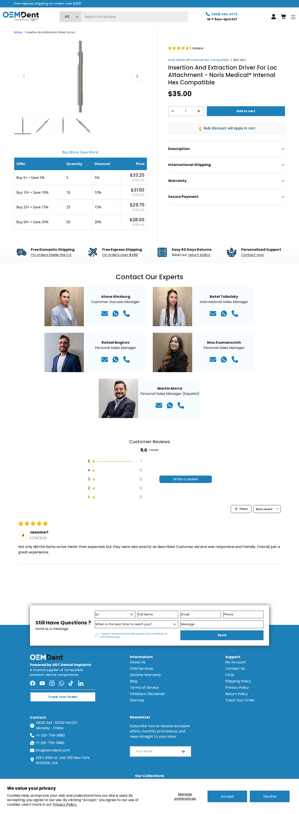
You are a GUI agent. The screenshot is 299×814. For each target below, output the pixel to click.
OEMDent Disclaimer (147, 693)
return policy (199, 254)
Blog (133, 681)
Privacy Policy (237, 687)
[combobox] (124, 16)
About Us (137, 662)
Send (222, 635)
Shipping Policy (238, 681)
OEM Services (141, 668)
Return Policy (236, 693)
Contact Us (235, 668)
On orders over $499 (120, 254)
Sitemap (137, 700)
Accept (227, 796)
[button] (283, 16)
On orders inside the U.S (51, 254)
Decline (269, 796)
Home (18, 32)
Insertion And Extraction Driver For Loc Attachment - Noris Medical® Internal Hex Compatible (52, 32)
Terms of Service (144, 687)
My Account (235, 662)
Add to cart (245, 111)
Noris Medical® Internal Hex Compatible (198, 60)
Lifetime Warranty (145, 674)
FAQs (229, 674)
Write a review (185, 479)
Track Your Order (240, 700)
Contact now (252, 254)
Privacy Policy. (65, 804)
